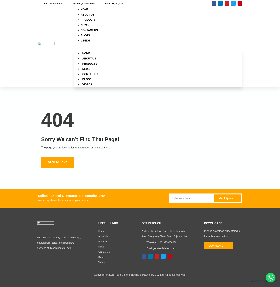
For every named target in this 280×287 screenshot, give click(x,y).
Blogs (87, 79)
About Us (89, 58)
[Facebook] (214, 3)
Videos (86, 40)
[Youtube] (227, 3)
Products (89, 63)
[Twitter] (233, 3)
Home (86, 53)
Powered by (263, 281)
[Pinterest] (240, 3)
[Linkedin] (220, 3)
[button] (158, 45)
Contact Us (90, 74)
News (86, 69)
